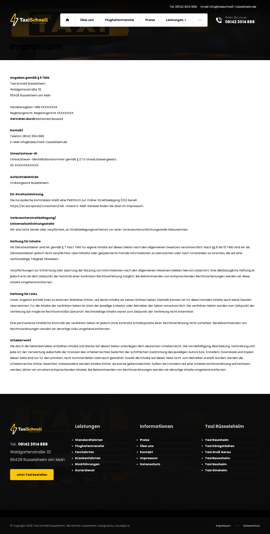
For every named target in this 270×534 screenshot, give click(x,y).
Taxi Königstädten (219, 446)
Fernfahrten (84, 452)
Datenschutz (150, 464)
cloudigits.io (122, 526)
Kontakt (146, 452)
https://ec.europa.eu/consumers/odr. (37, 206)
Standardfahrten (89, 440)
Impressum (149, 458)
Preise (144, 440)
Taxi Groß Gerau (218, 452)
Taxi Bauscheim (217, 458)
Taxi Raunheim (216, 440)
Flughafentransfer (89, 446)
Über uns (147, 446)
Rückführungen (87, 464)
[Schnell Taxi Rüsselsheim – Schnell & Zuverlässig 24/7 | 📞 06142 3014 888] (29, 20)
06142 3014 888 (33, 444)
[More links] (200, 20)
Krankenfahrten (87, 458)
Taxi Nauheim (216, 464)
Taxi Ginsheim (216, 470)
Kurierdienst (85, 470)
